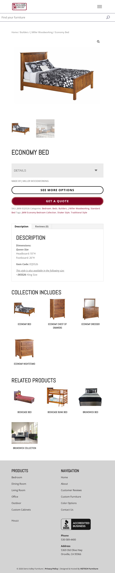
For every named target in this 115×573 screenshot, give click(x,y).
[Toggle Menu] (99, 6)
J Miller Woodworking (42, 32)
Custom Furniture (71, 496)
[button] (98, 41)
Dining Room (19, 483)
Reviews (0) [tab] (41, 226)
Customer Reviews (71, 490)
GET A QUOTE (57, 201)
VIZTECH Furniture (89, 568)
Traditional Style (79, 212)
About (64, 483)
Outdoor (16, 503)
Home (15, 32)
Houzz (15, 520)
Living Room (18, 490)
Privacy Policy (51, 568)
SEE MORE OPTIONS (57, 190)
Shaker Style (63, 212)
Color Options (69, 503)
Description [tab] (21, 226)
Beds (54, 208)
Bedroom (46, 208)
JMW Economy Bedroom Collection (39, 212)
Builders (24, 32)
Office (15, 496)
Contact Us (67, 509)
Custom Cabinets (21, 509)
